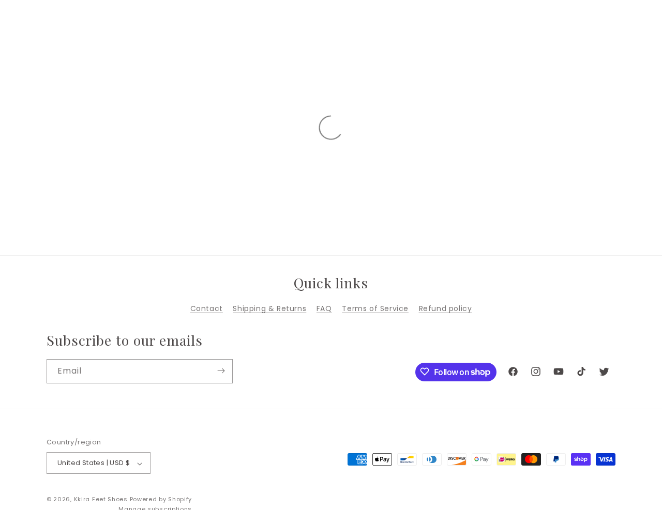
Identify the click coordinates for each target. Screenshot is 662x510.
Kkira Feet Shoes (101, 500)
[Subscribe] (220, 371)
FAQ (324, 308)
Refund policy (445, 308)
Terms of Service (375, 308)
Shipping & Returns (269, 308)
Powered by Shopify (161, 500)
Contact (206, 308)
